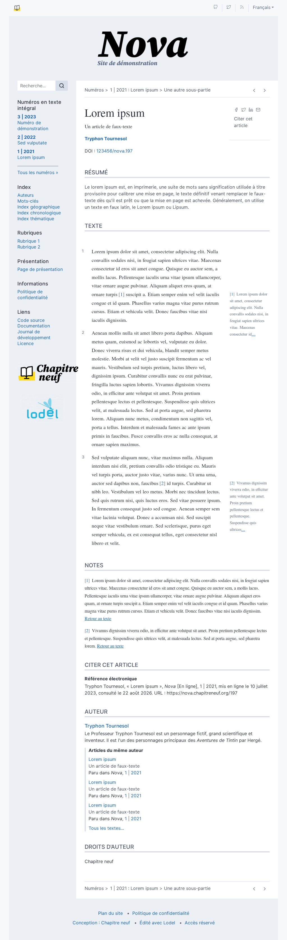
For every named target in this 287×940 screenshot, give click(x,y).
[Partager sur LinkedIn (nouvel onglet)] (251, 109)
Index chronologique (39, 212)
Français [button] (261, 7)
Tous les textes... (106, 828)
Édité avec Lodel (157, 922)
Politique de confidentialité (32, 294)
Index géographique (38, 207)
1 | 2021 (133, 772)
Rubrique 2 (28, 247)
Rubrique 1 (28, 241)
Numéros (94, 90)
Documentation (33, 326)
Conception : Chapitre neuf (101, 922)
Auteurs (25, 195)
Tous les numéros (35, 172)
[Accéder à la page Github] (215, 7)
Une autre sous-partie (187, 90)
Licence (25, 343)
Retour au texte (98, 618)
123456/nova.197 (114, 151)
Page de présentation (40, 269)
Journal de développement (33, 334)
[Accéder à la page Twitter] (228, 7)
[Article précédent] (254, 90)
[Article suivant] (264, 90)
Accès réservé (200, 922)
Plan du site (110, 913)
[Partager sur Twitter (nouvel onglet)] (243, 109)
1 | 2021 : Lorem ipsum (134, 90)
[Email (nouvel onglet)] (258, 109)
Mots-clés (27, 201)
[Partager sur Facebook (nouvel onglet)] (236, 109)
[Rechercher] (61, 86)
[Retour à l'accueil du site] (143, 48)
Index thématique (35, 218)
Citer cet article (243, 122)
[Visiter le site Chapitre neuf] (42, 373)
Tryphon (106, 138)
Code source (31, 320)
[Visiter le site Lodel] (42, 409)
